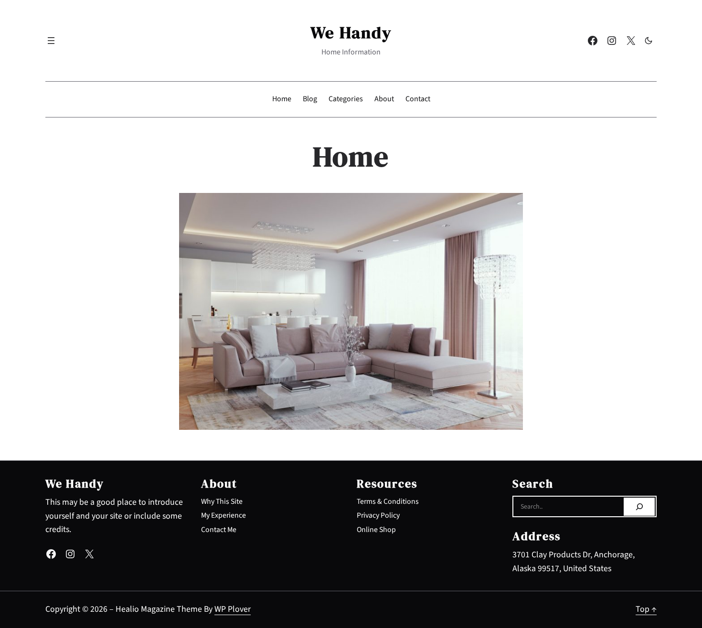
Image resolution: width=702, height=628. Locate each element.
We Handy (351, 32)
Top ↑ (646, 609)
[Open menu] (51, 40)
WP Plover (232, 609)
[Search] (639, 507)
